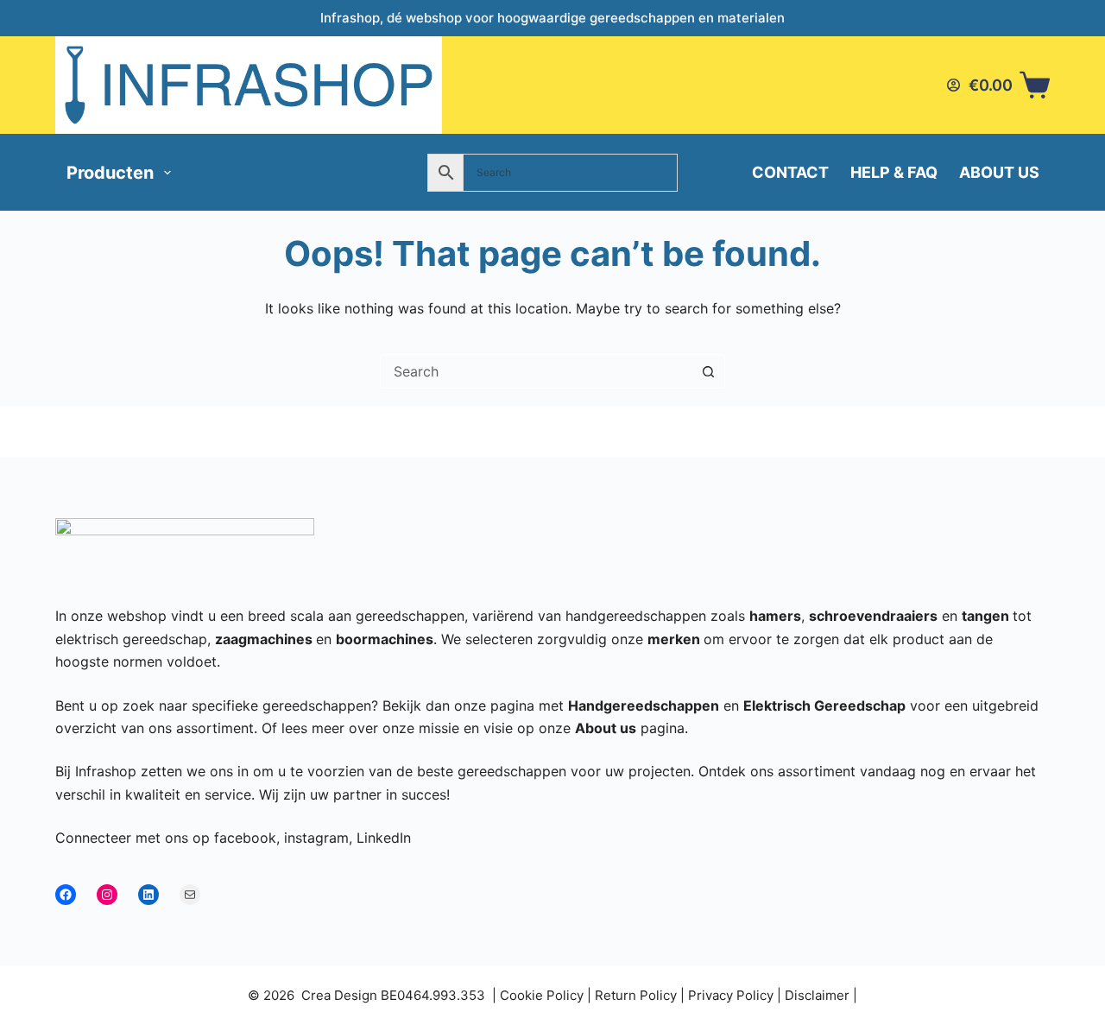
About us (999, 172)
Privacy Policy (731, 995)
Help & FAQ (894, 172)
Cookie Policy (542, 995)
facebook (245, 837)
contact (790, 172)
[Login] (953, 85)
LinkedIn (384, 837)
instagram (316, 837)
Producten (110, 172)
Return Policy (636, 995)
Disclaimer (817, 995)
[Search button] (707, 371)
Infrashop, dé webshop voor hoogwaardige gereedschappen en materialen (552, 17)
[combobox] (536, 371)
